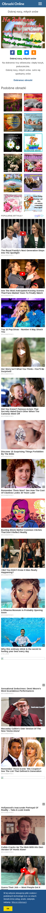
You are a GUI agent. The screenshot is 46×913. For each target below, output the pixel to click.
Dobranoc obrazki (23, 80)
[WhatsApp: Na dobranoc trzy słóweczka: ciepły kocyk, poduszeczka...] (19, 52)
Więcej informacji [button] (19, 902)
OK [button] (8, 909)
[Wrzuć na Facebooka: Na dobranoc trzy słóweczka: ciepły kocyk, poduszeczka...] (12, 52)
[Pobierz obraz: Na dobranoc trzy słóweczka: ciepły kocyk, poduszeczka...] (33, 52)
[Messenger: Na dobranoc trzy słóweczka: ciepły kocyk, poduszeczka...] (26, 52)
